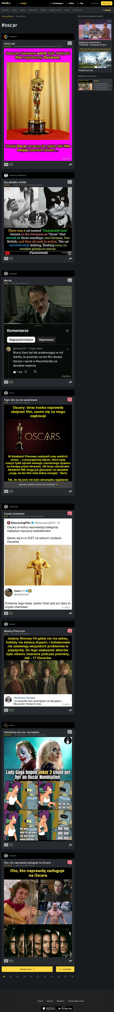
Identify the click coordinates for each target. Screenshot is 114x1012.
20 (59, 976)
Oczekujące (58, 3)
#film (15, 46)
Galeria (22, 10)
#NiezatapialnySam (37, 185)
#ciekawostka (22, 735)
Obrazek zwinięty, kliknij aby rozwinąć (37, 485)
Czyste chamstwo (14, 513)
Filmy (71, 3)
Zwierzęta (5, 10)
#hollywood (26, 46)
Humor (14, 10)
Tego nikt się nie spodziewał (20, 399)
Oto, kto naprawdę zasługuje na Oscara (27, 862)
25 (24, 976)
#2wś (29, 185)
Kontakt (40, 1001)
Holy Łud (9, 43)
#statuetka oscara (56, 46)
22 (45, 976)
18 (72, 976)
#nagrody (27, 402)
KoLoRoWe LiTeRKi (15, 182)
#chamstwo (18, 516)
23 (38, 976)
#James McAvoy (29, 865)
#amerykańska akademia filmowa (40, 46)
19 (65, 976)
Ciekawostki (33, 10)
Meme (6, 516)
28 (4, 976)
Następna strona (26, 969)
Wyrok (8, 280)
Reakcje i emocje (56, 10)
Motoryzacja (77, 10)
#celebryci (34, 735)
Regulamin (60, 1001)
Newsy (67, 10)
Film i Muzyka (8, 865)
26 (17, 976)
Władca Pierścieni (14, 631)
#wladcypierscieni (25, 634)
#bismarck (24, 185)
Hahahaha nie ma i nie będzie (21, 732)
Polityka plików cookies (76, 1001)
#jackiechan (26, 516)
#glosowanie (19, 402)
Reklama (50, 1001)
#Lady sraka (41, 735)
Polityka (43, 10)
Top (81, 3)
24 (31, 976)
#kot (14, 185)
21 (52, 976)
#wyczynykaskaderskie (37, 516)
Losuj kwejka (66, 969)
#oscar (20, 46)
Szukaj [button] (108, 10)
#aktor (17, 865)
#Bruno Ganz (25, 283)
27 (11, 976)
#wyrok (18, 283)
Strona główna (7, 16)
